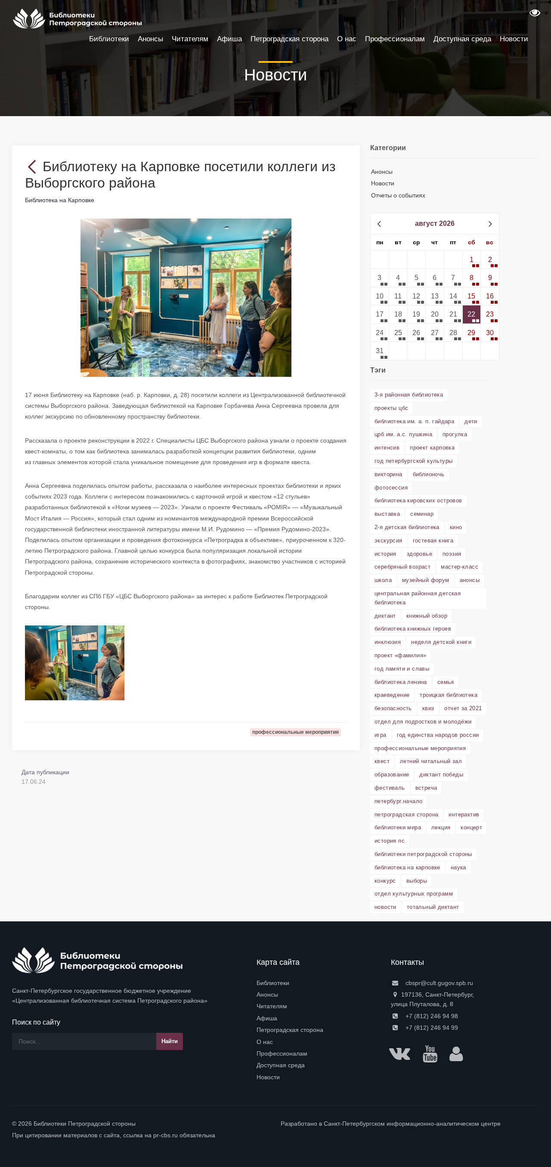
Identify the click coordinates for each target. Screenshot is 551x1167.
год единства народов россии (438, 735)
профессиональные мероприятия (420, 748)
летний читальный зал (431, 761)
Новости (382, 183)
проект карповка (432, 447)
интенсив (387, 447)
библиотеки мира (398, 827)
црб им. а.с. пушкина (403, 434)
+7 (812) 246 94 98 (431, 1016)
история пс (390, 841)
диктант (385, 616)
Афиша (267, 1018)
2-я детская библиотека (407, 527)
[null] (34, 166)
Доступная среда (281, 1065)
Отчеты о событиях (398, 195)
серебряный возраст (402, 566)
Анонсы (382, 171)
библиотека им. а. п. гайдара (414, 421)
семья (445, 682)
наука (458, 867)
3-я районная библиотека (409, 394)
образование (392, 774)
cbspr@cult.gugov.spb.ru (438, 982)
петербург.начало (398, 801)
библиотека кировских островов (418, 500)
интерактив (464, 814)
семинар (421, 514)
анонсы (470, 580)
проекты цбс (391, 408)
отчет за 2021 (463, 708)
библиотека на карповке (407, 867)
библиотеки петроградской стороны (423, 854)
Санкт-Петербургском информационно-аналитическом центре (412, 1123)
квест (382, 761)
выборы (416, 881)
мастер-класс (459, 566)
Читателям (272, 1006)
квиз (428, 708)
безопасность (393, 708)
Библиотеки (273, 982)
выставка (387, 514)
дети (470, 421)
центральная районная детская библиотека (418, 598)
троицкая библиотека (448, 695)
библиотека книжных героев (413, 628)
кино (456, 527)
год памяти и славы (402, 668)
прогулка (455, 434)
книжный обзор (426, 616)
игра (381, 735)
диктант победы (441, 774)
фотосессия (391, 487)
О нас (265, 1041)
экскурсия (388, 540)
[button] (533, 15)
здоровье (419, 554)
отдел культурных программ (414, 893)
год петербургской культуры (413, 461)
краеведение (392, 695)
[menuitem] (319, 983)
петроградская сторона (406, 814)
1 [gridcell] (472, 259)
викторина (388, 474)
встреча (426, 788)
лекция (440, 827)
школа (383, 580)
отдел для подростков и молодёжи (423, 721)
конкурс (385, 881)
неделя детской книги (441, 642)
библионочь (429, 474)
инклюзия (388, 642)
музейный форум (425, 580)
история (385, 554)
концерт (471, 827)
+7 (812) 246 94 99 (431, 1027)
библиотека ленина (401, 682)
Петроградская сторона (290, 1029)
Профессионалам (282, 1053)
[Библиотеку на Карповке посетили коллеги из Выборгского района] (186, 297)
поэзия (452, 554)
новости (385, 907)
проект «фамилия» (400, 655)
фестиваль (390, 788)
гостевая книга (433, 540)
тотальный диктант (433, 907)
